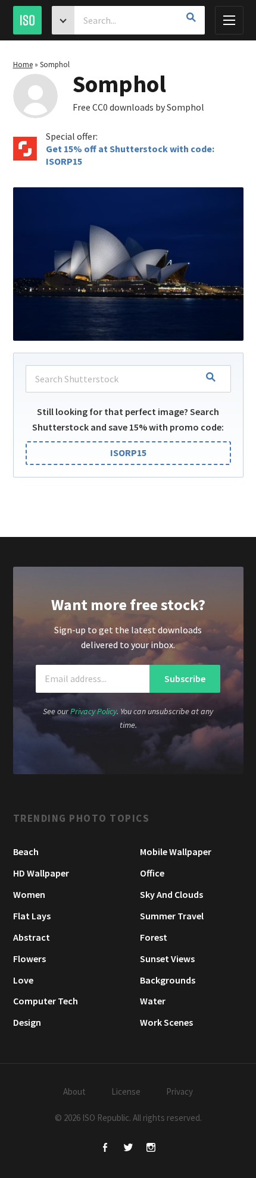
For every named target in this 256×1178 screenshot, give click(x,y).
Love (23, 980)
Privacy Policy (93, 711)
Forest (153, 937)
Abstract (31, 937)
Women (29, 894)
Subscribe (184, 678)
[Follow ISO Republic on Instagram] (150, 1148)
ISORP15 (128, 452)
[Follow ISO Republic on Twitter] (128, 1148)
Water (153, 1001)
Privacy (179, 1091)
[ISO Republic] (27, 20)
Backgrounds (167, 980)
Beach (26, 851)
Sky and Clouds (171, 894)
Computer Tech (45, 1001)
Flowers (29, 959)
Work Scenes (166, 1022)
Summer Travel (172, 916)
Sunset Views (167, 959)
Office (152, 873)
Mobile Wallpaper (175, 851)
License (126, 1091)
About (74, 1091)
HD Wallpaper (41, 873)
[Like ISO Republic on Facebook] (105, 1148)
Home (23, 64)
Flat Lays (32, 916)
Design (27, 1022)
